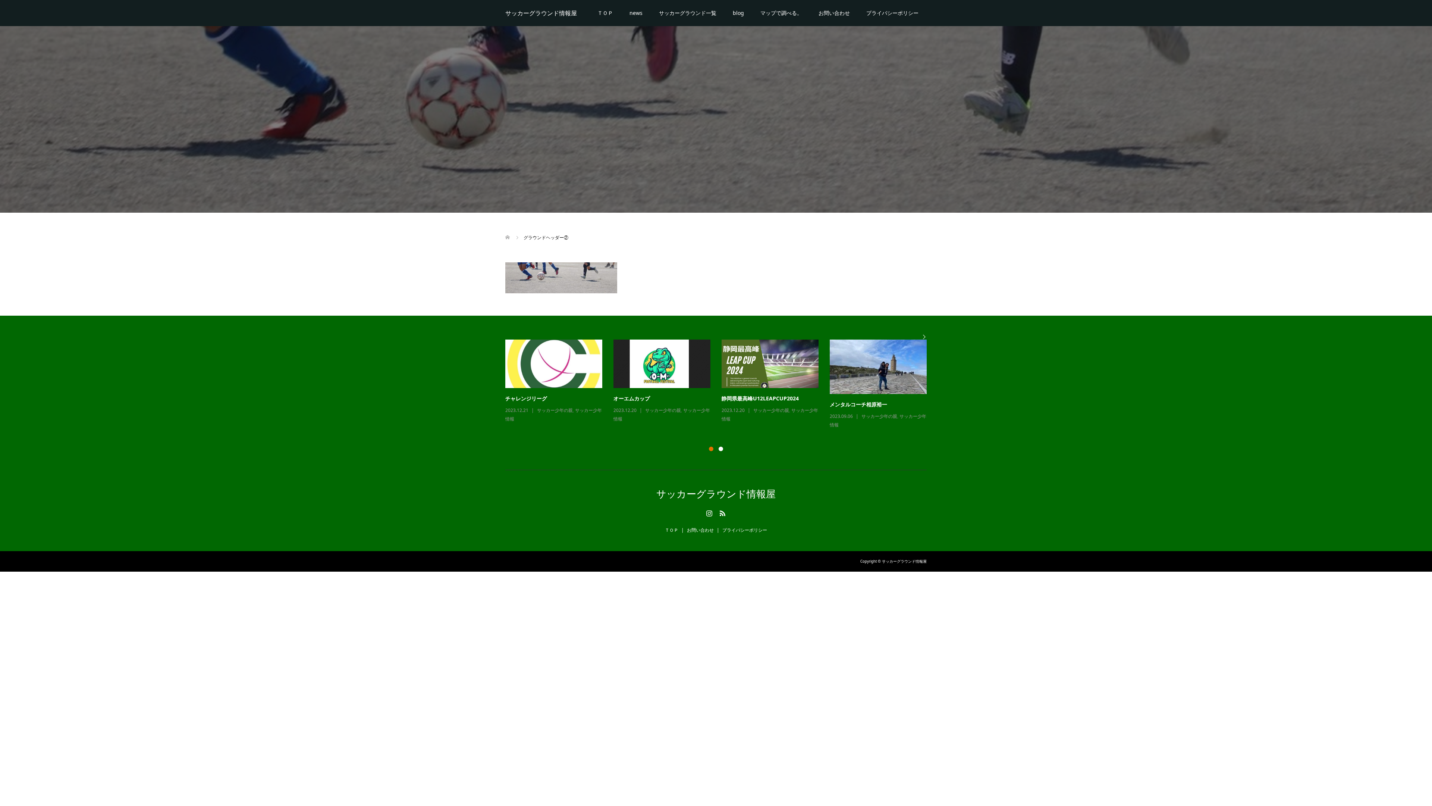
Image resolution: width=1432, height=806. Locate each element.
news (636, 12)
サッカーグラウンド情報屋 (541, 13)
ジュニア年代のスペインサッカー (544, 398)
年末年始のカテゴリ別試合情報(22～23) (769, 398)
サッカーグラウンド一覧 (687, 12)
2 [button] (721, 449)
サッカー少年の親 (555, 410)
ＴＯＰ (605, 12)
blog (738, 12)
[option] (721, 382)
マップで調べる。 (781, 12)
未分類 (760, 410)
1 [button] (711, 449)
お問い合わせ (834, 12)
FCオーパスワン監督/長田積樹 (865, 398)
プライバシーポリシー (892, 12)
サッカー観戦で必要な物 (642, 398)
